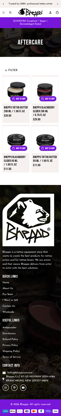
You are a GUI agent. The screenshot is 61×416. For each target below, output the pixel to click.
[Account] (50, 12)
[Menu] (3, 12)
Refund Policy (10, 339)
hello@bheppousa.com (20, 372)
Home (6, 282)
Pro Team (8, 294)
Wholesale (8, 312)
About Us (8, 288)
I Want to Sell (10, 300)
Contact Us (9, 306)
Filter (13, 70)
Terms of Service (12, 357)
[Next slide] (57, 3)
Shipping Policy (11, 351)
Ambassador (9, 327)
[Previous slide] (3, 3)
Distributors (9, 333)
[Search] (10, 12)
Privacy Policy (10, 345)
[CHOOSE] (19, 99)
